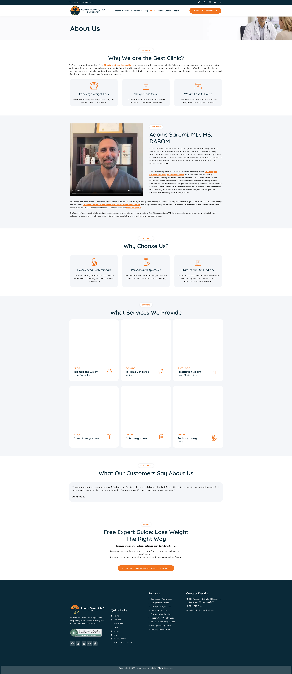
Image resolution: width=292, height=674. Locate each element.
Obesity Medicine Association (118, 65)
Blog (146, 11)
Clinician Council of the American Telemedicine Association (111, 205)
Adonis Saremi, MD (160, 148)
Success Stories (164, 11)
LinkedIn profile (133, 208)
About (152, 11)
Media (176, 11)
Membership (136, 11)
